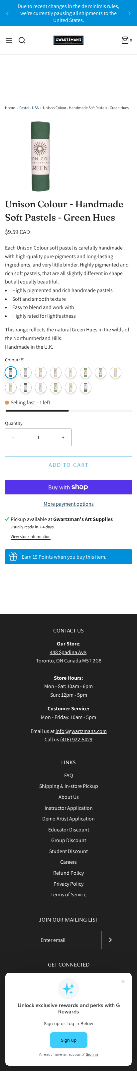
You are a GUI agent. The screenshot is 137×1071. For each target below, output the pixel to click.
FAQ (68, 775)
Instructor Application (69, 807)
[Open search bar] (24, 40)
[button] (68, 156)
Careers (68, 861)
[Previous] (7, 13)
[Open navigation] (9, 40)
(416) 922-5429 (76, 739)
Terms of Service (68, 894)
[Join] (110, 940)
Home (10, 107)
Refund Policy (68, 872)
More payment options (69, 503)
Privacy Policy (68, 883)
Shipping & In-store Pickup (68, 786)
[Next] (129, 13)
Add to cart (68, 464)
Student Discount (68, 851)
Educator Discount (68, 829)
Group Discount (68, 840)
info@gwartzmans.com (81, 731)
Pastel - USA (29, 107)
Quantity (14, 423)
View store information (31, 536)
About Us (69, 797)
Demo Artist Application (68, 818)
